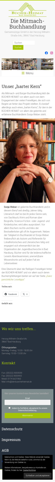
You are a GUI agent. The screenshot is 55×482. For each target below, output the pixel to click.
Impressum (11, 439)
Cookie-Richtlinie (29, 470)
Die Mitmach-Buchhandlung (27, 23)
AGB (5, 450)
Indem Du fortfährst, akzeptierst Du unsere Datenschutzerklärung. (29, 409)
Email (27, 398)
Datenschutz (12, 429)
